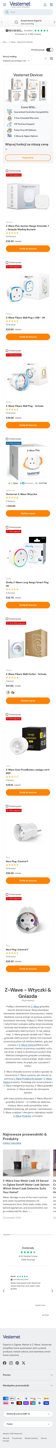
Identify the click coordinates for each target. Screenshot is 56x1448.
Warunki (6, 1438)
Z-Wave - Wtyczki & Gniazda (21, 42)
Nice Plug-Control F (17, 861)
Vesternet (18, 1433)
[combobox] (28, 12)
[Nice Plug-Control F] (28, 831)
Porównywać (38, 49)
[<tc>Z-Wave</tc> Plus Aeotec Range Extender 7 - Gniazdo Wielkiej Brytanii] (28, 195)
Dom (5, 42)
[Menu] (4, 4)
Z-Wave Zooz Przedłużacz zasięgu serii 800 (27, 771)
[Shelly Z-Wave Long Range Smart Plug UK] (28, 552)
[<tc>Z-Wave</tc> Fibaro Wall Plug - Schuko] (28, 375)
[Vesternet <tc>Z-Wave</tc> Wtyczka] (28, 464)
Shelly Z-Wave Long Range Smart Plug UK (27, 584)
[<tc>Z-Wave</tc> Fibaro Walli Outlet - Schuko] (28, 644)
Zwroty (44, 1438)
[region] (28, 1291)
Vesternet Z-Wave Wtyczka (21, 494)
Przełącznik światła (27, 1078)
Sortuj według (10, 56)
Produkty (22, 1115)
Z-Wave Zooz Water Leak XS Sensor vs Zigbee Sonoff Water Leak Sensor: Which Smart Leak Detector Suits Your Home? (26, 1186)
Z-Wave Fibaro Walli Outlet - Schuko (26, 674)
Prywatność (17, 1438)
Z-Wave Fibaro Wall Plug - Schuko (25, 406)
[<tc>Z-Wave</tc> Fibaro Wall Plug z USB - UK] (28, 287)
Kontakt (6, 1441)
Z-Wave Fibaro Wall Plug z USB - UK (25, 317)
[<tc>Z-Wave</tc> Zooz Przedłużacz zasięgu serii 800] (28, 739)
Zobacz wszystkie (12, 1143)
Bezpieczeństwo (31, 1438)
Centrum (28, 1044)
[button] (51, 4)
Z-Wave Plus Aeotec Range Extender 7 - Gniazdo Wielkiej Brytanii (27, 227)
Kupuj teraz (28, 157)
